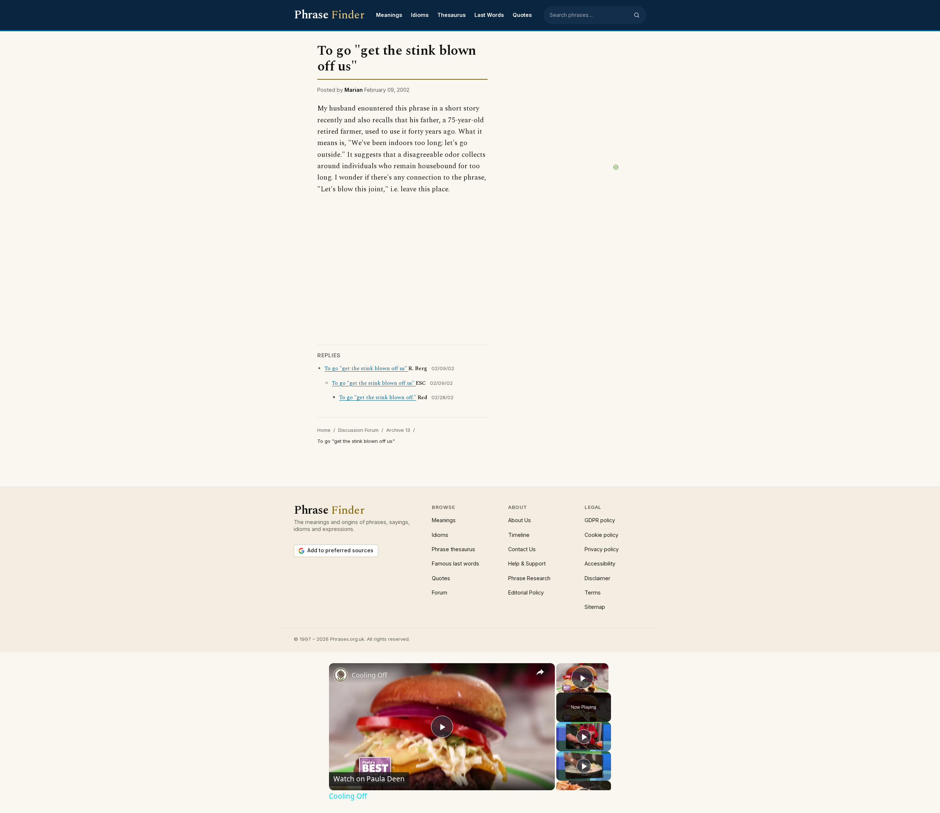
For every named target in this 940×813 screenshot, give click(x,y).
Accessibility (600, 563)
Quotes (522, 15)
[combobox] (589, 15)
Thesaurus (451, 15)
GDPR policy (600, 520)
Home (323, 430)
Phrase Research (529, 578)
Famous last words (455, 563)
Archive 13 (398, 430)
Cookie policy (601, 535)
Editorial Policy (526, 592)
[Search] (636, 15)
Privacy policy (602, 549)
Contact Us (522, 549)
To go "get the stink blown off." (377, 398)
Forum (439, 592)
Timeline (518, 535)
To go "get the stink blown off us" (366, 369)
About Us (519, 520)
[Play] (583, 736)
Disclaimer (597, 578)
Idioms (420, 15)
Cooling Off (369, 675)
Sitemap (595, 607)
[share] (540, 672)
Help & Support (527, 563)
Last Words (489, 15)
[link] (340, 675)
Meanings (389, 15)
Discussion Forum (358, 430)
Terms (593, 592)
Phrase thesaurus (453, 549)
